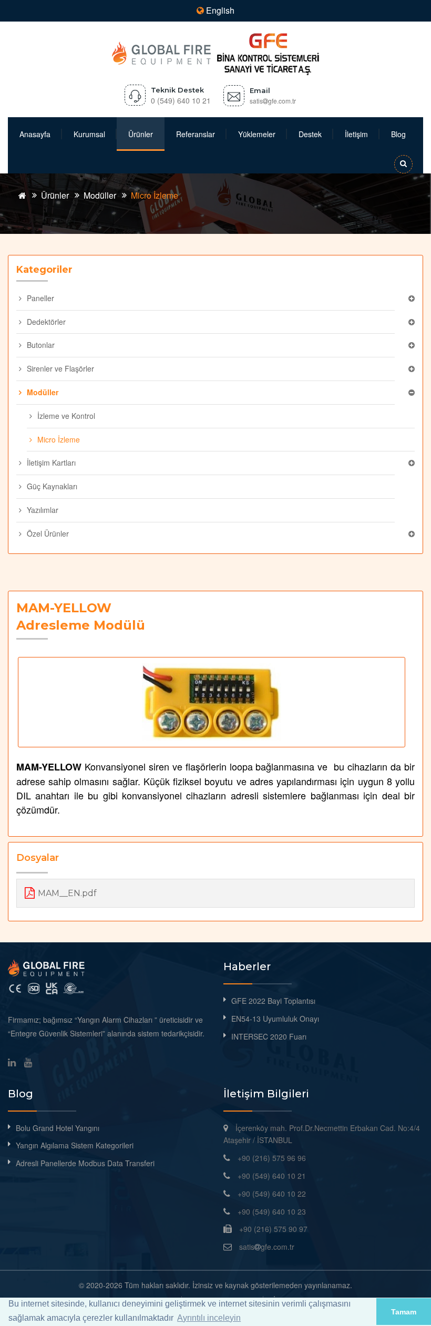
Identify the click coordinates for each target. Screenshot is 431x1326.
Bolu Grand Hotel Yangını (57, 1128)
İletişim (356, 134)
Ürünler (140, 134)
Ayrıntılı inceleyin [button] (209, 1317)
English (219, 10)
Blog (398, 134)
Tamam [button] (403, 1312)
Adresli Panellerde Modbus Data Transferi (85, 1163)
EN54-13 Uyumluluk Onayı (275, 1018)
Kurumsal (89, 134)
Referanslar (195, 134)
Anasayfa (34, 134)
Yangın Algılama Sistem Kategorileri (75, 1145)
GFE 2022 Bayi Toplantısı (273, 1000)
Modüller (100, 195)
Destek (310, 134)
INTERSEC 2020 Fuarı (268, 1036)
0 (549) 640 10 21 (181, 100)
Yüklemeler (256, 134)
